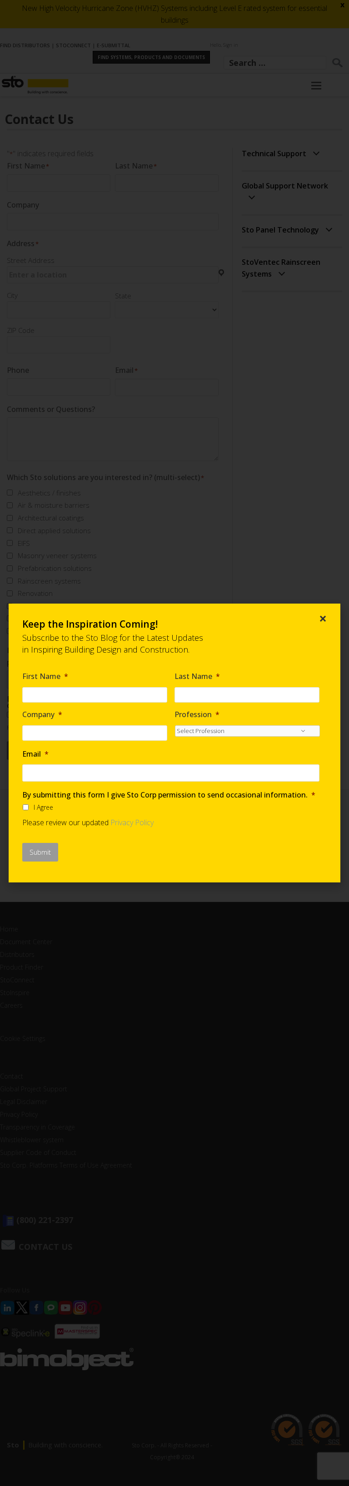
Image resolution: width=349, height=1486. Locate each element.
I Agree (43, 807)
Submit (40, 852)
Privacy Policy (132, 822)
